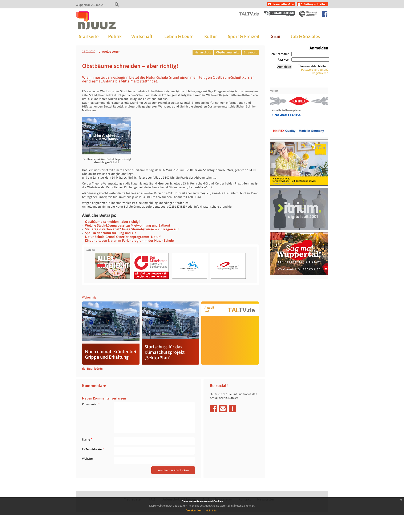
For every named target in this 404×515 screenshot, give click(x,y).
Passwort (283, 59)
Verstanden (194, 510)
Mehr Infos (212, 510)
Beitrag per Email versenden (223, 408)
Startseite (89, 36)
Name (87, 439)
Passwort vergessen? (314, 69)
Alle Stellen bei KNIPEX (286, 114)
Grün (275, 36)
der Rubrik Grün (92, 368)
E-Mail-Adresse (93, 449)
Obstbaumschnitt (227, 52)
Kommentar (91, 404)
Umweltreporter (109, 51)
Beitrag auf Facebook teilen (213, 408)
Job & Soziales (305, 36)
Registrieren (320, 73)
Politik (115, 36)
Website (87, 458)
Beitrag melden (232, 408)
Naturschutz (203, 52)
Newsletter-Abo (283, 4)
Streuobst (250, 52)
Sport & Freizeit (244, 36)
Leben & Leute (179, 36)
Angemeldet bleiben (314, 66)
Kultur (210, 36)
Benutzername (279, 54)
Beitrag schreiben (315, 4)
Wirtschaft (142, 36)
